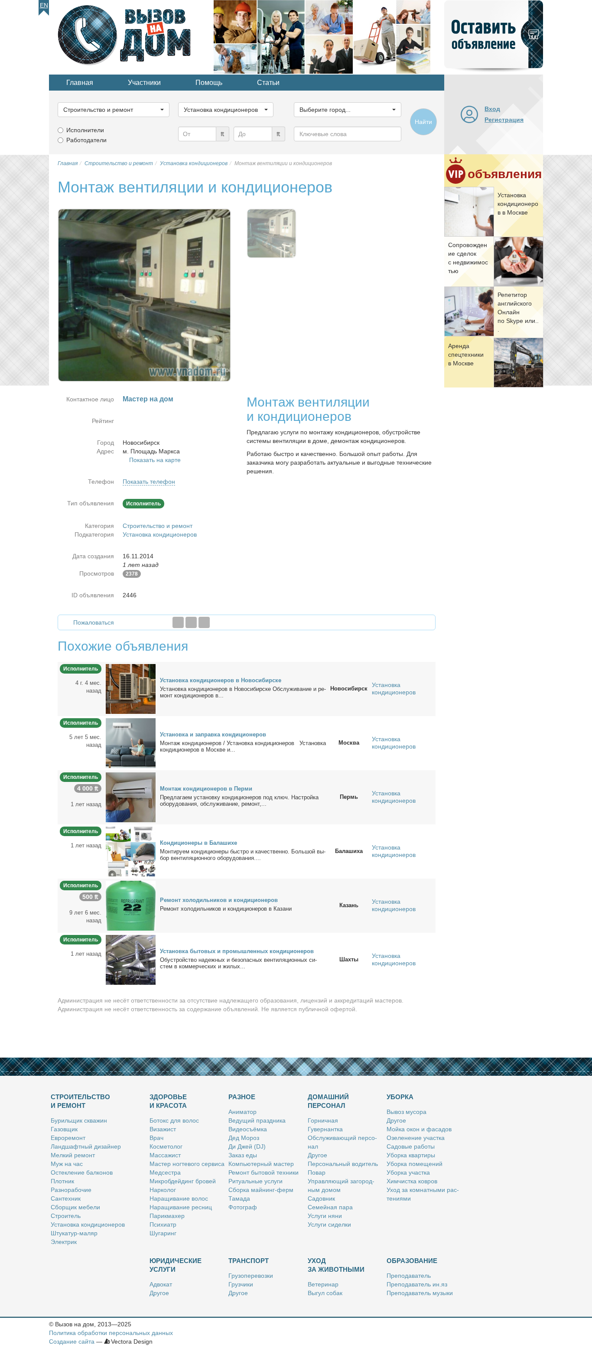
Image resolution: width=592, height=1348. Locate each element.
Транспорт (248, 1260)
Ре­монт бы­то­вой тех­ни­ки (263, 1172)
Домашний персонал (328, 1101)
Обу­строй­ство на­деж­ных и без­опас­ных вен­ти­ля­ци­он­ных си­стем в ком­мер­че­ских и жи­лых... (238, 963)
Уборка (400, 1097)
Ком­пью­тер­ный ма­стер (261, 1163)
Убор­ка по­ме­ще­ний (414, 1163)
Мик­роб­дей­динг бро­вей (183, 1181)
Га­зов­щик (64, 1129)
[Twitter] (191, 622)
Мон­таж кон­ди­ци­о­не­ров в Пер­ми (206, 788)
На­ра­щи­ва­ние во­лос (179, 1198)
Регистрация (504, 119)
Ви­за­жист (163, 1129)
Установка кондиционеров (160, 534)
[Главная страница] (131, 36)
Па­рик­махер (167, 1215)
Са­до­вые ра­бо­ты (411, 1146)
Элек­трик (64, 1241)
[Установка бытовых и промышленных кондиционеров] (131, 959)
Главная (79, 82)
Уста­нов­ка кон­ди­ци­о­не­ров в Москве (518, 204)
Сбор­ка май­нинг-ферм (260, 1189)
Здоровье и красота (168, 1101)
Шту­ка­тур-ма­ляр (74, 1233)
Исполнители (85, 130)
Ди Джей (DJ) (247, 1146)
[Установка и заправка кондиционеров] (131, 742)
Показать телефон (149, 481)
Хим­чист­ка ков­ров (412, 1181)
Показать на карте (155, 459)
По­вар (316, 1172)
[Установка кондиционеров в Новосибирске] (131, 688)
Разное (241, 1097)
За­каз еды (242, 1155)
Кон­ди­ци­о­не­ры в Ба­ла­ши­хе (198, 843)
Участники (144, 82)
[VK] (204, 622)
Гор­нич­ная (323, 1120)
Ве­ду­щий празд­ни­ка (257, 1120)
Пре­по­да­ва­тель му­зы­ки (420, 1292)
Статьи (268, 82)
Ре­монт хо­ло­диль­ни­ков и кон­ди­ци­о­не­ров (219, 900)
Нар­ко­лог (163, 1189)
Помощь (208, 82)
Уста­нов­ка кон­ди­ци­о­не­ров (88, 1224)
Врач (156, 1137)
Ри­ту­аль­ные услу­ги (255, 1181)
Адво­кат (161, 1284)
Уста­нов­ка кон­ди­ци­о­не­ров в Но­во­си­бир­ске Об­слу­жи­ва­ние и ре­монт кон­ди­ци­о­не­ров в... (243, 692)
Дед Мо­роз (243, 1137)
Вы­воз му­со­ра (406, 1111)
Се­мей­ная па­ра (330, 1207)
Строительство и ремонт (157, 525)
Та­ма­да (239, 1198)
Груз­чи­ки (240, 1284)
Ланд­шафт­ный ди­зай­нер (86, 1146)
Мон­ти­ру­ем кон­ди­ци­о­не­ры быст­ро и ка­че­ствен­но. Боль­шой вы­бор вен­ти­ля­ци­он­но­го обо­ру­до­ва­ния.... (242, 854)
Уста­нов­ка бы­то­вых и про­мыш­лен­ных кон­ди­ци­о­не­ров (237, 951)
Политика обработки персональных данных (111, 1332)
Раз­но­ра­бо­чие (71, 1189)
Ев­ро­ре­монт (68, 1137)
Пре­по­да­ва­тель (409, 1275)
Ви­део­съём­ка (247, 1129)
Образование (412, 1260)
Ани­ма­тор (242, 1111)
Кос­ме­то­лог (166, 1146)
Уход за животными (336, 1265)
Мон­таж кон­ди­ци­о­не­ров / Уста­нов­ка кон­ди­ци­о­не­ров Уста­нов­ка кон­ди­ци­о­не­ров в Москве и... (243, 746)
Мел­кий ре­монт (73, 1155)
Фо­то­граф (242, 1207)
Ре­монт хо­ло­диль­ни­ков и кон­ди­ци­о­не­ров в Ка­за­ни (226, 908)
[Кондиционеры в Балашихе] (131, 850)
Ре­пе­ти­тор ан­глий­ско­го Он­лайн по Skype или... (518, 312)
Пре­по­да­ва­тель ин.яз (417, 1284)
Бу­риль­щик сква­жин (79, 1120)
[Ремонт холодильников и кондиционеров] (131, 905)
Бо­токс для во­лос (174, 1120)
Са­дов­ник (321, 1198)
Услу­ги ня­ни (325, 1215)
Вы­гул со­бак (325, 1292)
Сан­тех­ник (66, 1198)
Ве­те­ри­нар (323, 1284)
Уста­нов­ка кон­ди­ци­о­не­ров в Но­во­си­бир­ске (220, 680)
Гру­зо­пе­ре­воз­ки (250, 1275)
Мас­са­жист (165, 1155)
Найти (423, 121)
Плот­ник (62, 1181)
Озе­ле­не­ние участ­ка (416, 1137)
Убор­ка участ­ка (408, 1172)
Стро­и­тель (66, 1215)
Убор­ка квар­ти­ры (411, 1155)
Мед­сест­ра (165, 1172)
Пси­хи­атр (163, 1224)
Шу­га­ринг (163, 1233)
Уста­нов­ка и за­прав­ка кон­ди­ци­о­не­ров (213, 734)
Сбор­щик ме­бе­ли (75, 1207)
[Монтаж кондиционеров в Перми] (131, 796)
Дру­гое (317, 1155)
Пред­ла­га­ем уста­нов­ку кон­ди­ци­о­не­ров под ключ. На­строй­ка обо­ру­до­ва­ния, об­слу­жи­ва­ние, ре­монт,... (239, 800)
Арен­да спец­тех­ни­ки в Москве (466, 354)
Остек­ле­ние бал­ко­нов (82, 1172)
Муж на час (67, 1163)
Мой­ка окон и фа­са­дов (419, 1129)
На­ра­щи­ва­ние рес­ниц (181, 1207)
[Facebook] (178, 622)
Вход (492, 108)
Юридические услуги (176, 1265)
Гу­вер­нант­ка (325, 1129)
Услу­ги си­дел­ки (329, 1224)
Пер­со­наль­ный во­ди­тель (343, 1163)
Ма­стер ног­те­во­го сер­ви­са (187, 1163)
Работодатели (86, 140)
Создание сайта (71, 1341)
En (44, 5)
